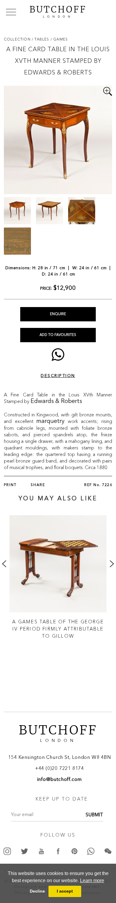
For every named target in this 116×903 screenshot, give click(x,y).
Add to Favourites (58, 335)
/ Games (59, 39)
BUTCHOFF (58, 11)
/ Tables (41, 39)
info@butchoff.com (59, 779)
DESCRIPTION (58, 376)
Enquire (58, 314)
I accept (65, 891)
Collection (18, 39)
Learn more (92, 880)
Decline (37, 891)
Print (10, 485)
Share (38, 485)
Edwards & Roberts (56, 401)
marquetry (50, 421)
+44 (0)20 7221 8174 (59, 768)
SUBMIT (94, 815)
